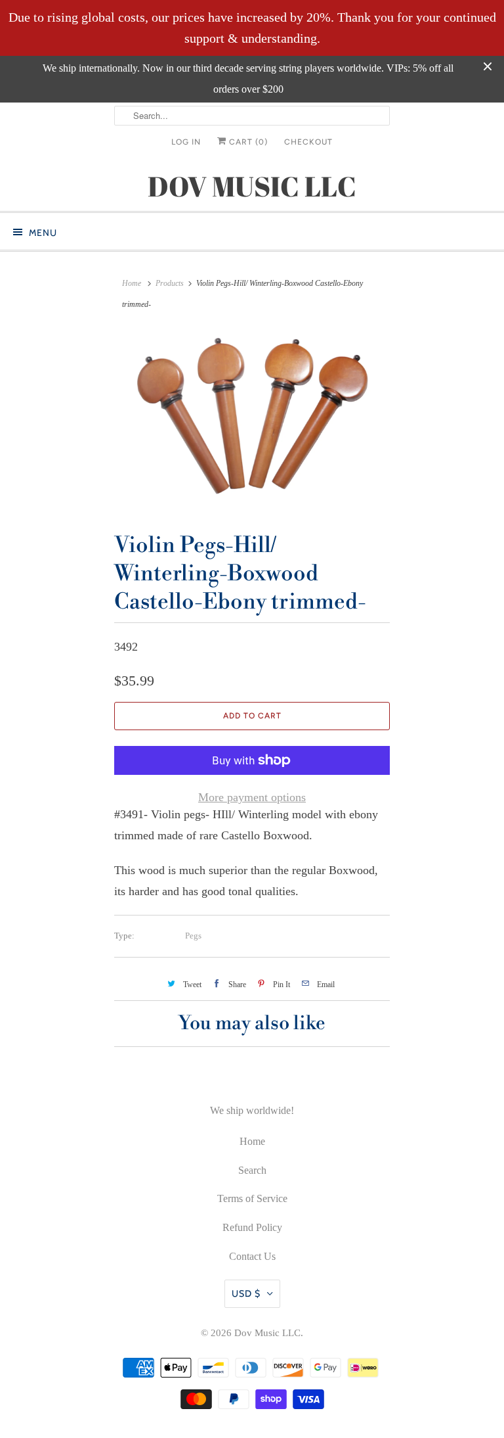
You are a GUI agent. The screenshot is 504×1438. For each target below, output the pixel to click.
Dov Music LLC (267, 1333)
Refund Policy (252, 1227)
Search (252, 1170)
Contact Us (252, 1256)
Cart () (247, 142)
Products (170, 283)
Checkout (308, 142)
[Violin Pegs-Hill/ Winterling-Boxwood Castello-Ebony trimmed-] (252, 420)
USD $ (246, 1293)
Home (252, 1141)
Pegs (193, 935)
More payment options (252, 797)
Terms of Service (252, 1198)
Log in (186, 142)
